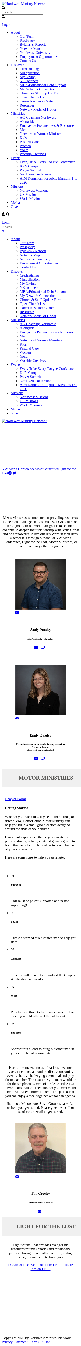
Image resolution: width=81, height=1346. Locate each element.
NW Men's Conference (18, 469)
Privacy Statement (14, 1342)
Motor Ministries (46, 469)
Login (6, 25)
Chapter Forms (15, 799)
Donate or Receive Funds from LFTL (35, 1265)
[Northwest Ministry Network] (24, 4)
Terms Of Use (40, 1342)
